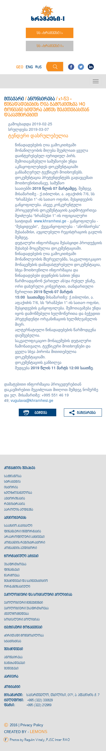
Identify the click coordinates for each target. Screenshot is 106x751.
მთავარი (14, 99)
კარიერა (11, 677)
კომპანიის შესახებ (19, 468)
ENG (29, 67)
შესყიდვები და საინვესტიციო (26, 581)
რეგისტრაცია (14, 504)
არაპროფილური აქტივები (24, 537)
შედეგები (11, 669)
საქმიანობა (12, 476)
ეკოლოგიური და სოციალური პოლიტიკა (38, 595)
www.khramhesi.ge (50, 221)
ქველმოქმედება (16, 614)
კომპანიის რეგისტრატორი (24, 543)
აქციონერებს (15, 518)
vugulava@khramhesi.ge (32, 400)
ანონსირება (41, 99)
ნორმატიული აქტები (21, 556)
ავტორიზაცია (14, 499)
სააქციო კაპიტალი (18, 526)
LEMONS (38, 731)
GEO (19, 67)
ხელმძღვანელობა (18, 493)
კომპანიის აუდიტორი (20, 548)
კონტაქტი (12, 687)
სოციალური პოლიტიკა (22, 620)
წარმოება (12, 576)
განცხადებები (14, 663)
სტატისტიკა (12, 641)
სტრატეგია (12, 482)
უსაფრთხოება (15, 564)
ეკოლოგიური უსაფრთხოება (26, 608)
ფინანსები (12, 570)
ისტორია (11, 487)
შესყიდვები (13, 649)
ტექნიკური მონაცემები (23, 627)
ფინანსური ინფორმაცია (22, 531)
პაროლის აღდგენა (18, 510)
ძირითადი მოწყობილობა (24, 636)
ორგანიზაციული (17, 587)
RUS (38, 67)
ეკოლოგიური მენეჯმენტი (23, 603)
